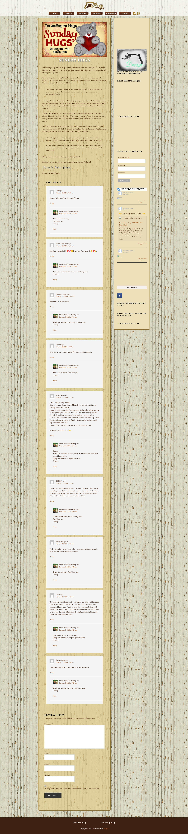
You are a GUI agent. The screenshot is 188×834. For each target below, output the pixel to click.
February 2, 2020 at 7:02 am (64, 193)
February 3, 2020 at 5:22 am (68, 683)
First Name (121, 165)
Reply (52, 203)
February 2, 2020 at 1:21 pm (65, 483)
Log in (106, 828)
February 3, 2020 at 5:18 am (68, 317)
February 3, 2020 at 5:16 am (68, 213)
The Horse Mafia (94, 6)
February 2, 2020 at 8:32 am (64, 246)
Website (47, 775)
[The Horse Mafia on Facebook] (119, 295)
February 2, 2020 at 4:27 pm (65, 597)
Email (47, 764)
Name (47, 753)
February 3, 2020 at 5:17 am (68, 446)
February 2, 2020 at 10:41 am (65, 296)
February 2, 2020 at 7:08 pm (65, 662)
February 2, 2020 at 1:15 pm (65, 397)
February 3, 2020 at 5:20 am (68, 511)
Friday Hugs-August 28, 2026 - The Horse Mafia (130, 224)
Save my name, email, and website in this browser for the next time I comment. (72, 788)
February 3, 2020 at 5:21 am (68, 630)
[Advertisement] (132, 33)
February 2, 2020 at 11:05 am (65, 347)
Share (141, 202)
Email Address (123, 157)
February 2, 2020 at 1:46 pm (65, 544)
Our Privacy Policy (108, 822)
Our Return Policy (79, 822)
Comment (48, 724)
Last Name (121, 173)
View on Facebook (142, 200)
